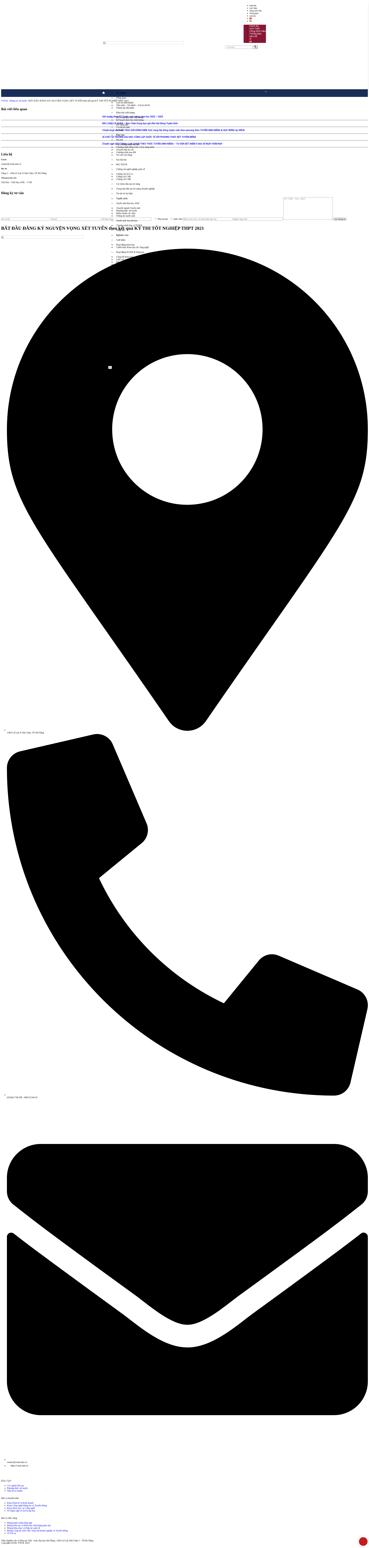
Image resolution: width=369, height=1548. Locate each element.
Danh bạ (252, 5)
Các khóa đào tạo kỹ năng (128, 184)
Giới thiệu (120, 240)
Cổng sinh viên (255, 11)
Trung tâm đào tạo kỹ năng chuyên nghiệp (135, 188)
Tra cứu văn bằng (124, 155)
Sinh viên (121, 340)
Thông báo (253, 13)
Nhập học (120, 230)
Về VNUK (121, 93)
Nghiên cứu (122, 235)
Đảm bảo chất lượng (125, 112)
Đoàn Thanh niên (124, 355)
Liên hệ (252, 16)
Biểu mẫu (120, 294)
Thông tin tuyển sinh (125, 216)
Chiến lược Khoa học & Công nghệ (132, 247)
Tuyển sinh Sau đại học (127, 220)
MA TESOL (122, 164)
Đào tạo (120, 134)
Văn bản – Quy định (125, 284)
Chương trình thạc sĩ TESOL (129, 225)
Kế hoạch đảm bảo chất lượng (130, 120)
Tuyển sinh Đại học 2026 (127, 203)
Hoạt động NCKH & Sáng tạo (130, 252)
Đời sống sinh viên (124, 360)
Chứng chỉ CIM (123, 179)
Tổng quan (121, 98)
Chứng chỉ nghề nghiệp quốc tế (130, 169)
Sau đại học (121, 159)
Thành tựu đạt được (125, 108)
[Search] (255, 47)
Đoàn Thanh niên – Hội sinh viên (131, 348)
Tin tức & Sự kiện (124, 193)
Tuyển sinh (122, 198)
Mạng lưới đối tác (124, 311)
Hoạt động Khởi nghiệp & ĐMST (131, 267)
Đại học (119, 139)
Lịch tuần (253, 8)
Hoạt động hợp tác (124, 326)
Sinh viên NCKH (124, 272)
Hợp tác (120, 303)
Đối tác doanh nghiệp (126, 321)
